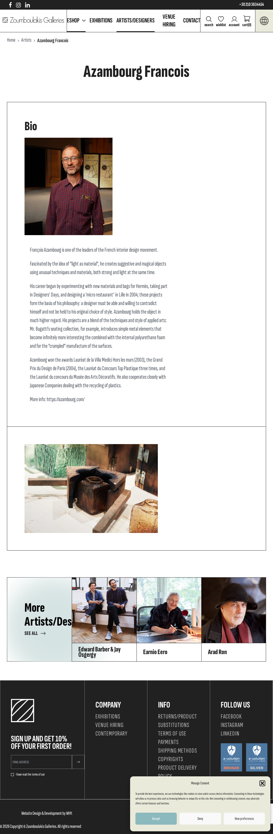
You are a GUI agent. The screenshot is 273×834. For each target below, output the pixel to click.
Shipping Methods (177, 750)
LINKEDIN (230, 733)
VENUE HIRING (169, 20)
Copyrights (170, 759)
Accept (156, 818)
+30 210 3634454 (251, 4)
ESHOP (73, 20)
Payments (168, 742)
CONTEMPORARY (111, 733)
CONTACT (191, 20)
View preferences (244, 818)
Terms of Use (172, 733)
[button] (262, 783)
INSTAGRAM (232, 725)
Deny (200, 818)
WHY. (69, 813)
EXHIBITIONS (101, 20)
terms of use (38, 774)
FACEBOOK (231, 716)
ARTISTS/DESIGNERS (136, 20)
